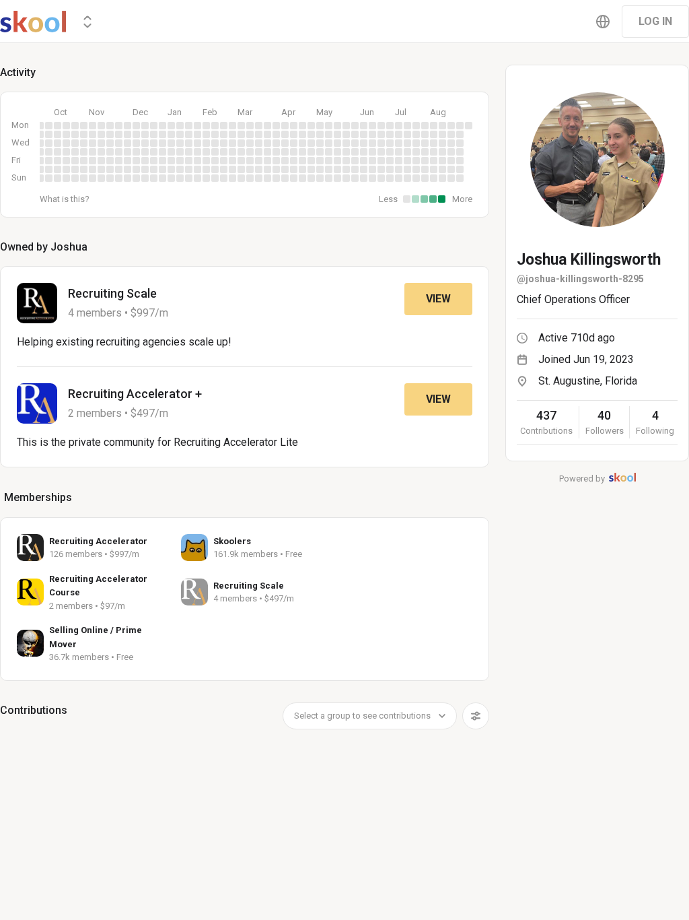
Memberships (38, 497)
